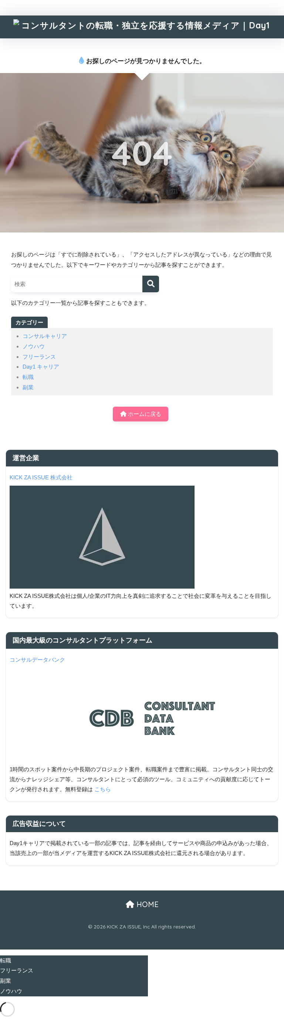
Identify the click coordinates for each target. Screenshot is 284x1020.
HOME (146, 904)
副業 (28, 387)
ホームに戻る (143, 414)
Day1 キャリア (41, 366)
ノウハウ (34, 346)
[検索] (150, 284)
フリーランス (39, 357)
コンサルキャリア (45, 336)
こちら (102, 789)
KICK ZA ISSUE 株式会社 (41, 477)
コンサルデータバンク (37, 660)
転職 (28, 377)
